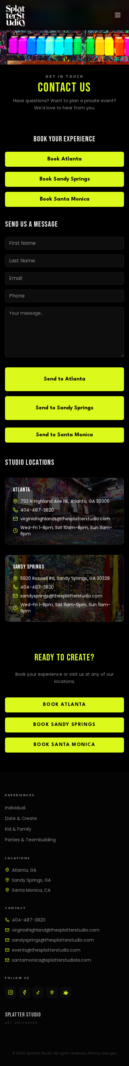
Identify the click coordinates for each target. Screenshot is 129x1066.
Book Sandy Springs (64, 179)
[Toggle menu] (117, 15)
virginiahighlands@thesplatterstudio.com (65, 519)
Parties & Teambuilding (30, 840)
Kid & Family (18, 829)
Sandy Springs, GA (31, 880)
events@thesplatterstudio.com (46, 950)
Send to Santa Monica (64, 435)
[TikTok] (38, 992)
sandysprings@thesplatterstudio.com (61, 596)
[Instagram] (10, 992)
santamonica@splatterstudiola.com (51, 960)
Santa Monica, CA (31, 890)
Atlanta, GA (24, 870)
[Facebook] (24, 992)
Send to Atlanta (64, 379)
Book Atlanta (64, 159)
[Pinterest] (52, 992)
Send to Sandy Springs (64, 408)
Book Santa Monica (65, 199)
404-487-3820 (37, 510)
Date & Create (21, 818)
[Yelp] (65, 992)
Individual (15, 808)
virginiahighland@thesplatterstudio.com (56, 930)
